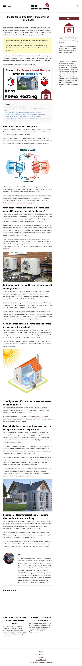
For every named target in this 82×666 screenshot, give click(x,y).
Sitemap (41, 657)
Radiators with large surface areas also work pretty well (18, 203)
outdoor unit (30, 129)
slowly (33, 435)
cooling (48, 341)
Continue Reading (15, 639)
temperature (17, 189)
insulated (49, 230)
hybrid (36, 468)
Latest (41, 654)
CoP (20, 291)
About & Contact (41, 660)
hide (13, 104)
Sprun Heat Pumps (35, 416)
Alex (19, 554)
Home (41, 651)
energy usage (39, 314)
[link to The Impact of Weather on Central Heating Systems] (40, 604)
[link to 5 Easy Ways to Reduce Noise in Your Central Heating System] (14, 604)
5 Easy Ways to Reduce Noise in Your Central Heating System (14, 620)
